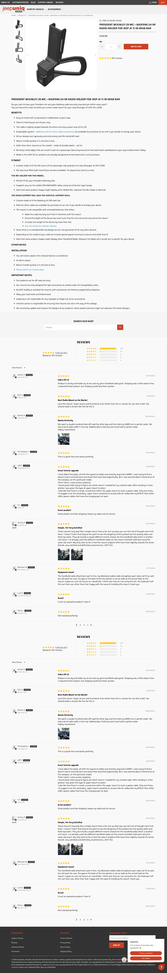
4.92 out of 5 (61, 352)
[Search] (120, 327)
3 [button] (84, 625)
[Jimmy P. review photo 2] (77, 554)
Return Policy (65, 947)
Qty (100, 41)
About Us (5, 2)
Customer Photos (20, 2)
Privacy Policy (65, 942)
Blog (33, 2)
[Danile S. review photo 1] (64, 439)
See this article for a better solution (41, 226)
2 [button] (80, 625)
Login (154, 2)
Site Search (15, 951)
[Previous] (28, 55)
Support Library (45, 2)
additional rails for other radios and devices (55, 131)
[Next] (95, 55)
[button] (36, 9)
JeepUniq (20, 959)
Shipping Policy (66, 951)
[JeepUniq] (13, 9)
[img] (64, 376)
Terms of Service (66, 938)
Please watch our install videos (30, 269)
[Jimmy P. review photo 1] (64, 554)
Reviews (59, 2)
